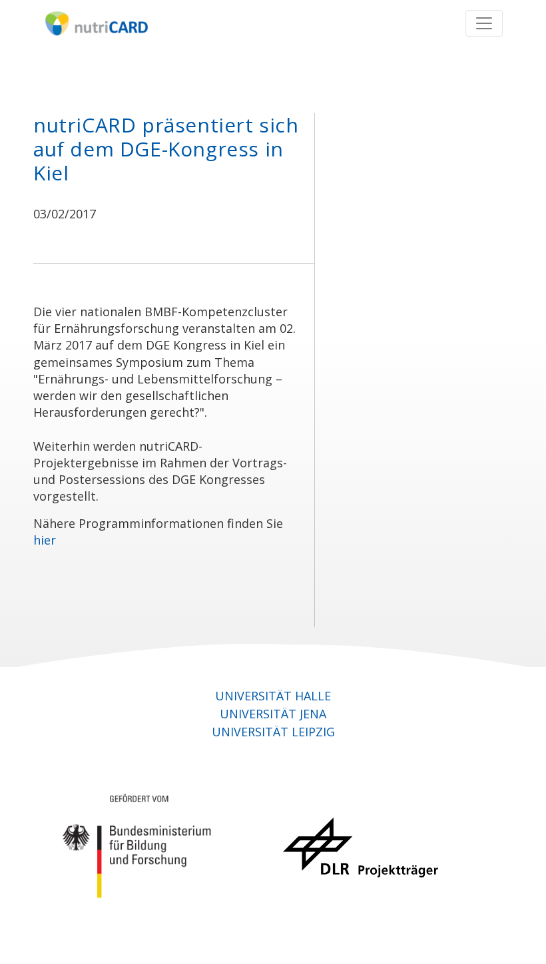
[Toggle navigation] (484, 23)
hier (44, 540)
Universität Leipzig (273, 732)
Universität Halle (273, 696)
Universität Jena (273, 714)
